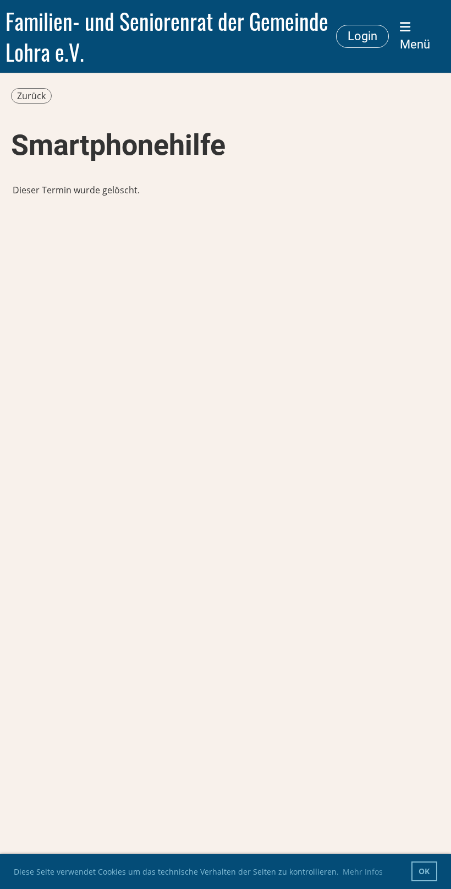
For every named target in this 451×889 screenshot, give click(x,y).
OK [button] (424, 871)
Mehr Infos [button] (363, 871)
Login (362, 36)
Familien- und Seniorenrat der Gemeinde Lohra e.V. (167, 36)
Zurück (31, 96)
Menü (415, 44)
